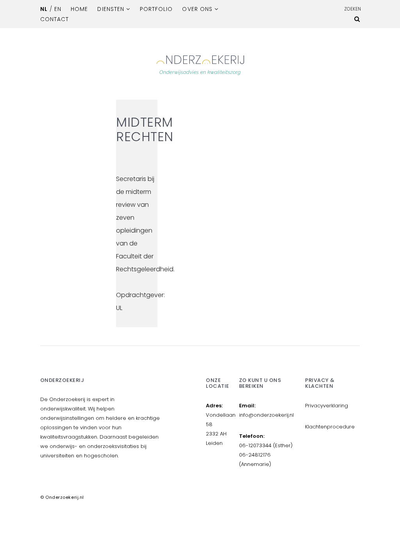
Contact (54, 19)
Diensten (110, 9)
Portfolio (156, 9)
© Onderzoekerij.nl (62, 497)
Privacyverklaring (326, 405)
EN (57, 9)
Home (79, 9)
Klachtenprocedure (330, 426)
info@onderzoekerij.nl (266, 415)
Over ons (197, 9)
